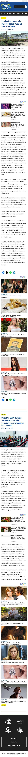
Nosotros (14, 742)
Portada (3, 13)
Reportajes (16, 13)
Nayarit (3, 414)
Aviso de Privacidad (14, 746)
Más (23, 13)
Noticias (9, 13)
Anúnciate (14, 738)
